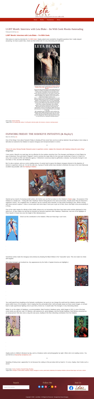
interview (33, 122)
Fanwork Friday (24, 369)
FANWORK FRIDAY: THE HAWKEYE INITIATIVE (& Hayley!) (39, 134)
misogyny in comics (38, 370)
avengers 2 (15, 370)
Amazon (54, 86)
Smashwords (50, 87)
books (13, 120)
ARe (43, 87)
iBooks (47, 88)
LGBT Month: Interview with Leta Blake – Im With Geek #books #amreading (44, 29)
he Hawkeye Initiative (29, 166)
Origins (70, 199)
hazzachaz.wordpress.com (23, 355)
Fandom (18, 369)
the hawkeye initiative (60, 370)
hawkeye (27, 370)
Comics (14, 369)
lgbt (37, 122)
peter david (46, 370)
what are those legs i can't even (74, 370)
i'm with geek (27, 122)
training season (54, 122)
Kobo (40, 87)
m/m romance (42, 122)
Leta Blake (49, 9)
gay (19, 122)
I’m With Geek (32, 39)
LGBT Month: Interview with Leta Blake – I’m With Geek (27, 35)
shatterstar (52, 370)
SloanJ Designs (64, 397)
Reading (18, 120)
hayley (22, 122)
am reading (15, 122)
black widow (21, 370)
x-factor (84, 370)
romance (48, 122)
